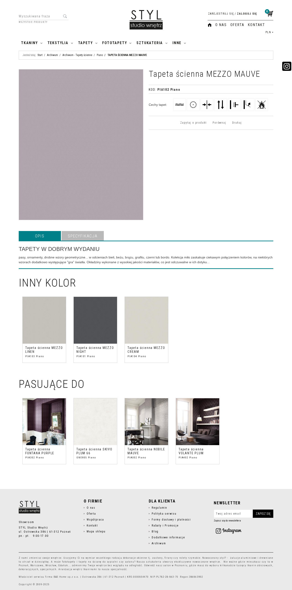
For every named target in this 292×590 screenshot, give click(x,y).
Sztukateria (149, 43)
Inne (176, 43)
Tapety (85, 43)
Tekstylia (57, 43)
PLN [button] (268, 32)
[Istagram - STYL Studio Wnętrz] (228, 530)
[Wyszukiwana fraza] (64, 16)
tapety (83, 561)
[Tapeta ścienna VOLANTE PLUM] (197, 421)
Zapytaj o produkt (193, 122)
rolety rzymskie (190, 557)
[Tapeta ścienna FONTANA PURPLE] (44, 421)
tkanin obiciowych (260, 565)
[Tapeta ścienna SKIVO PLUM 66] (95, 421)
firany (168, 557)
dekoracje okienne (135, 557)
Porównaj (219, 122)
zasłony (157, 557)
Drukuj (237, 122)
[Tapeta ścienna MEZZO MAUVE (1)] (81, 144)
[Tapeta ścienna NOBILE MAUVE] (146, 421)
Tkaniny (29, 43)
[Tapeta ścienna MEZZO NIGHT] (95, 320)
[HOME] (210, 25)
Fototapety (114, 43)
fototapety (69, 561)
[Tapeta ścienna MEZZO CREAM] (146, 320)
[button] (40, 236)
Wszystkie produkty (33, 22)
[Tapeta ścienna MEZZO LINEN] (44, 320)
